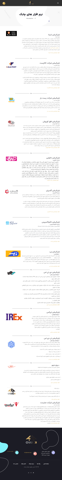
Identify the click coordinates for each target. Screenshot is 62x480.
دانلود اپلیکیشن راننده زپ (54, 266)
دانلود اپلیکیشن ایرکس (55, 332)
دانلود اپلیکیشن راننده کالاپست (53, 87)
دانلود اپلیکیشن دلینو (55, 382)
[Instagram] (29, 473)
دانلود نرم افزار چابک (55, 399)
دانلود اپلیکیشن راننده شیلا (54, 52)
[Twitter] (33, 473)
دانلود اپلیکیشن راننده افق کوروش (53, 147)
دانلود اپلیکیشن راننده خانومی (53, 180)
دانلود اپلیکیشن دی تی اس (53, 305)
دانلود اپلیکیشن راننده (55, 241)
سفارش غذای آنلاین (54, 48)
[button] (3, 3)
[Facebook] (31, 473)
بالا (8, 476)
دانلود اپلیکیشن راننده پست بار (53, 111)
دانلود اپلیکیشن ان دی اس (54, 359)
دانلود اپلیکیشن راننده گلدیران (53, 211)
